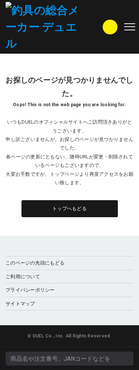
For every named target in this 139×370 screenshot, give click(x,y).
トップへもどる (69, 208)
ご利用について (23, 276)
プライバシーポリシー (30, 290)
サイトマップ (20, 303)
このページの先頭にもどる (35, 263)
